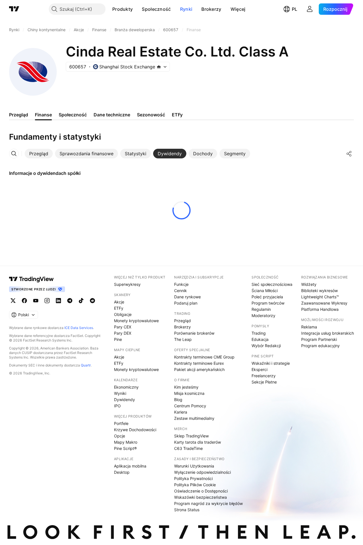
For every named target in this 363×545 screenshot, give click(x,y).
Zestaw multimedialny (194, 418)
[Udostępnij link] (349, 153)
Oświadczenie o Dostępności (201, 491)
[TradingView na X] (13, 301)
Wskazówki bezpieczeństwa (200, 497)
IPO (117, 405)
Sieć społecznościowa (272, 284)
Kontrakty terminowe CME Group (204, 357)
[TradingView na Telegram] (70, 301)
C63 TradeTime (188, 448)
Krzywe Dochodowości (135, 429)
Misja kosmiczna (189, 393)
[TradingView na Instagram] (47, 301)
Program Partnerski (319, 339)
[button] (137, 9)
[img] (158, 66)
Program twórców (268, 303)
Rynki (186, 9)
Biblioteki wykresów (319, 290)
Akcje (119, 301)
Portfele (121, 423)
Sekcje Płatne (264, 382)
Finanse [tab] (43, 115)
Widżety (308, 284)
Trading (259, 333)
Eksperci (259, 369)
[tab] (39, 153)
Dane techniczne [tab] (112, 115)
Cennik (180, 290)
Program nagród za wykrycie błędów (208, 503)
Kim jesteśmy (186, 387)
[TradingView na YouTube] (36, 301)
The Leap (183, 339)
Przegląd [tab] (18, 115)
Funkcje (181, 284)
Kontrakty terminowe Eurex (199, 363)
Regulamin (261, 309)
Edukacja (260, 339)
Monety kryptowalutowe (136, 320)
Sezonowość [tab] (151, 115)
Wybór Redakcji (266, 345)
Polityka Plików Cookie (195, 484)
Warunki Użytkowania (194, 466)
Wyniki (120, 393)
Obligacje (123, 314)
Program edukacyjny (320, 345)
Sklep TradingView (191, 435)
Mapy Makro (125, 442)
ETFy (118, 308)
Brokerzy (211, 9)
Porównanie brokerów (194, 333)
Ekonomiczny (126, 387)
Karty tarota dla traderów (197, 442)
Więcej (238, 9)
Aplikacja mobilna (130, 466)
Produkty (122, 9)
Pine (118, 339)
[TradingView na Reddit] (92, 301)
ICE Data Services (78, 328)
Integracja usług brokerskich (327, 333)
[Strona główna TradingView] (14, 9)
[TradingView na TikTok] (81, 301)
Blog (178, 399)
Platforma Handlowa (320, 309)
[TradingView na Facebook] (24, 301)
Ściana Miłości (265, 290)
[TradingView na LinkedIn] (58, 301)
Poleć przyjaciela (267, 296)
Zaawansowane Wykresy (324, 303)
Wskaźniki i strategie (271, 363)
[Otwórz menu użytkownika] (309, 9)
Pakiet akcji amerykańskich (199, 369)
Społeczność (156, 9)
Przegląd (182, 320)
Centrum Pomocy (190, 405)
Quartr (86, 365)
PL (294, 9)
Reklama (309, 326)
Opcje (119, 435)
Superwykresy (127, 284)
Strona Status (186, 509)
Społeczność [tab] (73, 115)
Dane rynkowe (187, 296)
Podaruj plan (185, 303)
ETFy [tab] (177, 115)
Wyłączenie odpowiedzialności (202, 472)
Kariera (180, 412)
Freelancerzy (264, 375)
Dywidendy (124, 399)
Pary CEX (122, 326)
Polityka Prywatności (193, 478)
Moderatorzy (263, 315)
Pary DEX (122, 333)
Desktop (122, 472)
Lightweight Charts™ (320, 296)
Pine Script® (125, 448)
